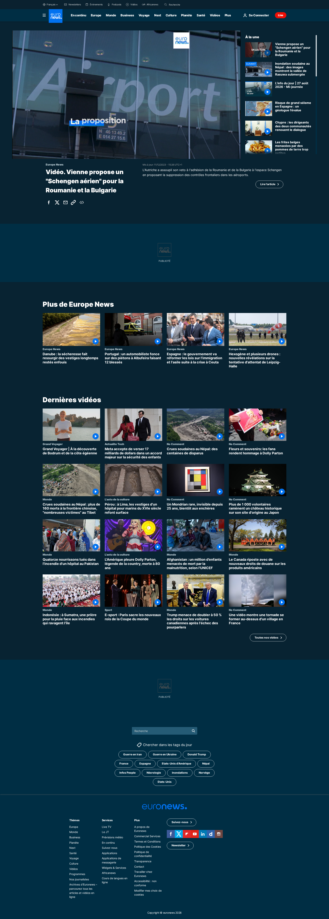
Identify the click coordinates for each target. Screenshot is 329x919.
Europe (96, 15)
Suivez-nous (109, 848)
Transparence (142, 861)
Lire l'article (267, 184)
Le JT (105, 832)
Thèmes (74, 820)
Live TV (106, 826)
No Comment (175, 443)
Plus (137, 820)
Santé (201, 15)
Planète (186, 15)
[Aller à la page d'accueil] (55, 16)
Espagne (145, 763)
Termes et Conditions (147, 841)
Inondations (180, 772)
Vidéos (215, 15)
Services (107, 820)
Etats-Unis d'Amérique (176, 763)
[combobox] (185, 5)
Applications (109, 853)
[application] (126, 94)
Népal (206, 763)
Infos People (127, 772)
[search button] (166, 5)
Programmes (77, 874)
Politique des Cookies (147, 846)
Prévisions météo (112, 837)
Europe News (51, 348)
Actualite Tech (114, 443)
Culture (171, 15)
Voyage (144, 15)
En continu (78, 15)
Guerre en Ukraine (164, 754)
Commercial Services (147, 836)
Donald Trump (197, 754)
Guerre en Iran (132, 754)
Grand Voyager (53, 443)
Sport (108, 609)
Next (157, 15)
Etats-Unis (165, 782)
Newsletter (179, 845)
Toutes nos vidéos (266, 637)
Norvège (204, 772)
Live (280, 15)
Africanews (109, 872)
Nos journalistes (79, 879)
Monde (111, 15)
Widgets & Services (114, 867)
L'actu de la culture (117, 499)
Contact (139, 866)
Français (51, 4)
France (123, 763)
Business (127, 15)
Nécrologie (154, 772)
